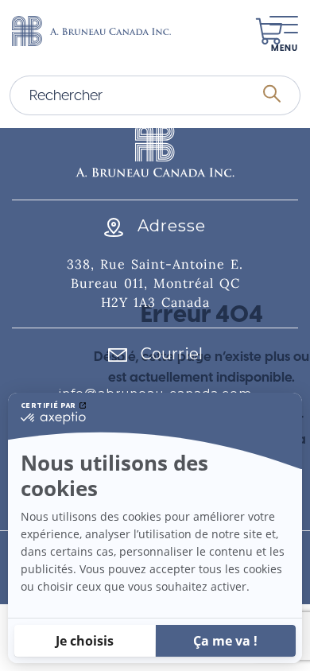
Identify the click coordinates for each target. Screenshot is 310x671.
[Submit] (271, 95)
